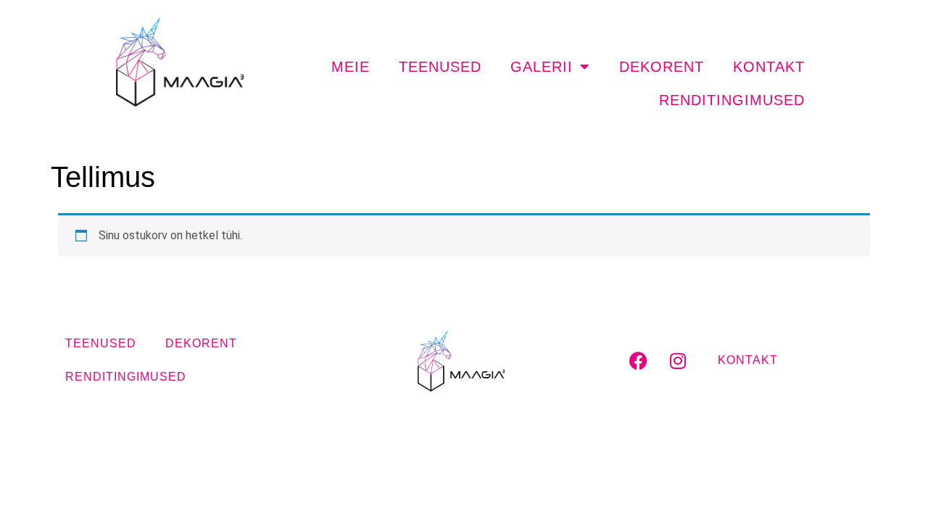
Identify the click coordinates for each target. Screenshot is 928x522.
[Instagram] (678, 360)
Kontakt (769, 67)
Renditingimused (732, 100)
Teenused (440, 67)
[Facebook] (638, 360)
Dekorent (661, 67)
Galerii (541, 67)
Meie (350, 67)
